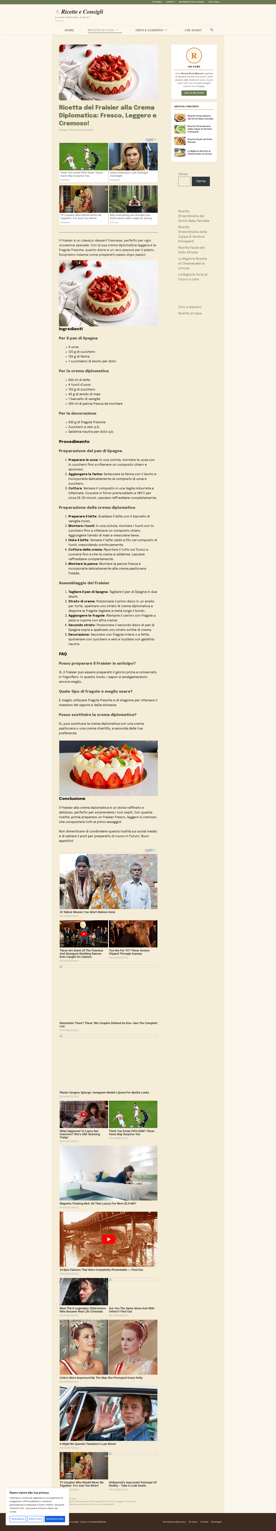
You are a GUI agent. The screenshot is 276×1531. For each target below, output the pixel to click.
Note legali (214, 2)
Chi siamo (157, 2)
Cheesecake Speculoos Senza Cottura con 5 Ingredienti (88, 1504)
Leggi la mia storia (194, 93)
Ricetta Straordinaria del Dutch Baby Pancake (193, 216)
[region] (37, 1506)
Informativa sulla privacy (191, 2)
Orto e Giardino (149, 30)
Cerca (182, 174)
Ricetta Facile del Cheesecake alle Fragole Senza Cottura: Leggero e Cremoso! (99, 1502)
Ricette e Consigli (82, 11)
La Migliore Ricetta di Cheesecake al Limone (192, 263)
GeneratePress (98, 1522)
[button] (212, 30)
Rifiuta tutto (35, 1519)
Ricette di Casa (101, 30)
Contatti (170, 2)
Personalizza (17, 1519)
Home (69, 30)
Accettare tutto (55, 1519)
